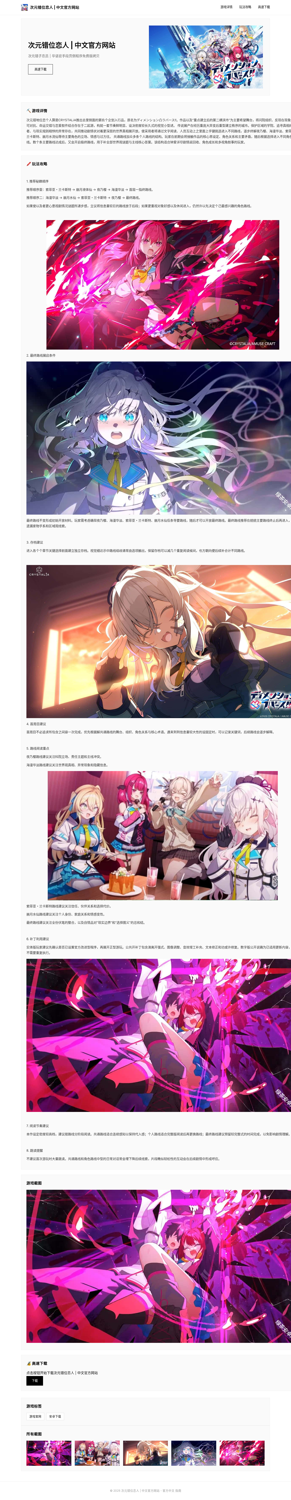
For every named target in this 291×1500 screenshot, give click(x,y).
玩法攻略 (245, 7)
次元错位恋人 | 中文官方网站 (54, 7)
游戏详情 (226, 7)
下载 (35, 1380)
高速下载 (264, 7)
